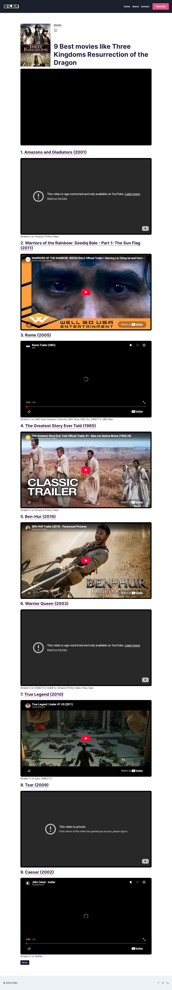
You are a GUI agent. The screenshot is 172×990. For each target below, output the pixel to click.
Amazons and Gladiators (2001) (55, 152)
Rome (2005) (38, 335)
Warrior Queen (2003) (47, 603)
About (135, 6)
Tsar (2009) (37, 784)
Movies (57, 25)
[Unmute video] (86, 107)
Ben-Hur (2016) (40, 516)
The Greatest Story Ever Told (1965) (60, 425)
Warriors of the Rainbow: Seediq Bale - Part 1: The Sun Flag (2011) (80, 245)
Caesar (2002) (39, 872)
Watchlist (161, 6)
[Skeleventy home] (11, 6)
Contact (145, 6)
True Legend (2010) (43, 694)
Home (127, 6)
